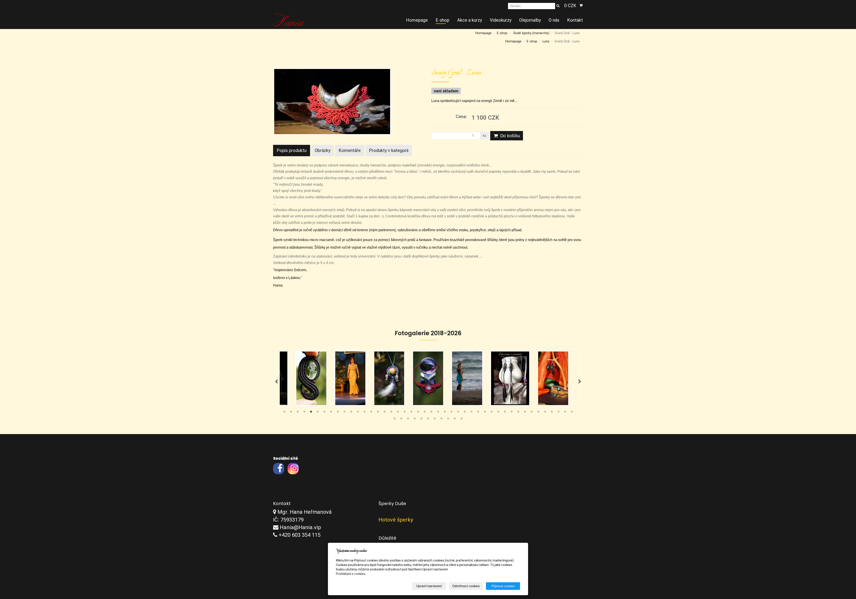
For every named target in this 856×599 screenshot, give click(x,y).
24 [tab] (438, 412)
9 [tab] (337, 412)
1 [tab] (284, 412)
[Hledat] (558, 6)
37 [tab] (525, 412)
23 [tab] (431, 412)
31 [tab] (485, 412)
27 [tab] (458, 412)
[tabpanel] (428, 378)
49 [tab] (421, 419)
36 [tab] (518, 412)
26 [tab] (451, 412)
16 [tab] (384, 412)
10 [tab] (344, 412)
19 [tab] (404, 412)
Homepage (417, 20)
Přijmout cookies (503, 586)
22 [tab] (424, 412)
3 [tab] (297, 412)
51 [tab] (434, 419)
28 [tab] (465, 412)
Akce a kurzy (469, 20)
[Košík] (581, 5)
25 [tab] (444, 412)
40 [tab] (545, 412)
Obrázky (322, 150)
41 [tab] (551, 412)
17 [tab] (391, 412)
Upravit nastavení (429, 586)
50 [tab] (428, 419)
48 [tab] (414, 419)
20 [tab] (411, 412)
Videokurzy (500, 20)
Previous (276, 381)
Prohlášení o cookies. (351, 574)
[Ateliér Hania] (289, 19)
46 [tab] (401, 419)
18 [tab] (398, 412)
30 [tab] (478, 412)
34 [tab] (505, 412)
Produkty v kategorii (388, 150)
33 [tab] (498, 412)
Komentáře (350, 150)
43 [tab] (565, 412)
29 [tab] (471, 412)
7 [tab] (324, 412)
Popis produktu (292, 150)
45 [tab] (394, 419)
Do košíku (509, 135)
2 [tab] (291, 412)
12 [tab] (358, 412)
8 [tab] (331, 412)
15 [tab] (378, 412)
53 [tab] (448, 419)
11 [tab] (351, 412)
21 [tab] (418, 412)
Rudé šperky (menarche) (531, 33)
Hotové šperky (396, 520)
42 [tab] (558, 412)
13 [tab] (364, 412)
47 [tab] (408, 419)
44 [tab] (572, 412)
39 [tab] (538, 412)
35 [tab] (511, 412)
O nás (554, 20)
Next (579, 381)
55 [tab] (461, 419)
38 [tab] (531, 412)
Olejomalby (530, 20)
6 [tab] (317, 412)
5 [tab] (311, 412)
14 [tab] (371, 412)
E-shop (442, 20)
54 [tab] (455, 419)
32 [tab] (491, 412)
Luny (546, 41)
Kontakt (575, 20)
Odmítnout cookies (466, 586)
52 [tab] (441, 419)
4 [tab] (304, 412)
